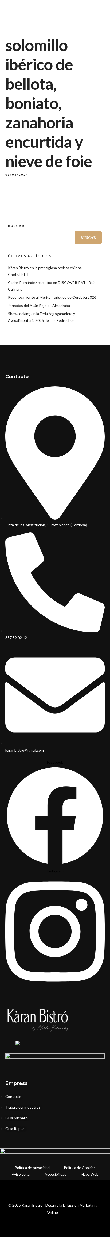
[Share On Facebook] (15, 1215)
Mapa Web (90, 1174)
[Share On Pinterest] (30, 1215)
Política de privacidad (32, 1167)
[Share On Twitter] (23, 1215)
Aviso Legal (21, 1174)
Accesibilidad (55, 1174)
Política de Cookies (80, 1167)
